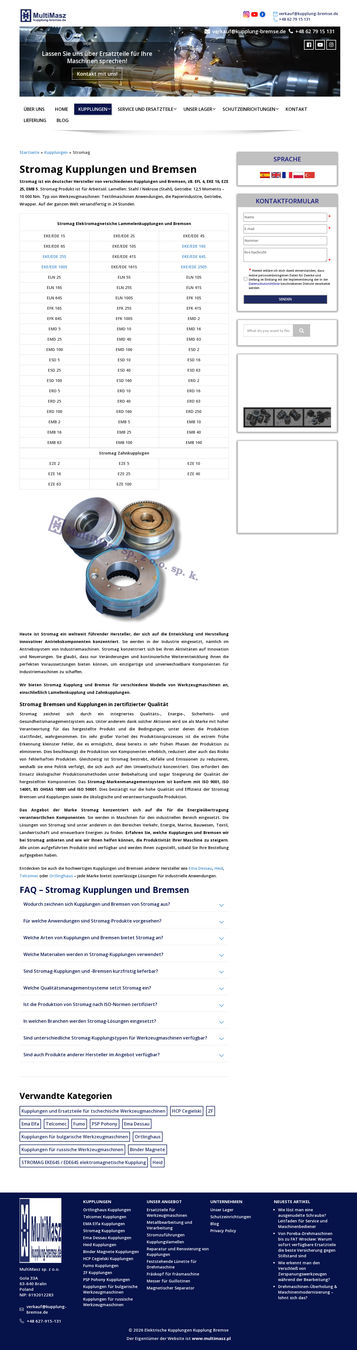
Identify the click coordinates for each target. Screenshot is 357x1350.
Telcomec (29, 875)
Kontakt (296, 109)
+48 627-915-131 (44, 1321)
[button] (252, 380)
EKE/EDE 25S (54, 256)
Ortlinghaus (61, 875)
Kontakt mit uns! (97, 73)
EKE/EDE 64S (194, 256)
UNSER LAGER (198, 109)
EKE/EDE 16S (194, 246)
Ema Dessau (200, 868)
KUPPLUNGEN (92, 109)
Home (61, 109)
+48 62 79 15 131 (294, 19)
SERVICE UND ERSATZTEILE (145, 109)
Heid (218, 868)
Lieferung (35, 120)
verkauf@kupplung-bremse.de (308, 13)
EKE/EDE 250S (194, 266)
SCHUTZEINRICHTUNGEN (249, 109)
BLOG (63, 120)
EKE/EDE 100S (54, 266)
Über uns (34, 109)
